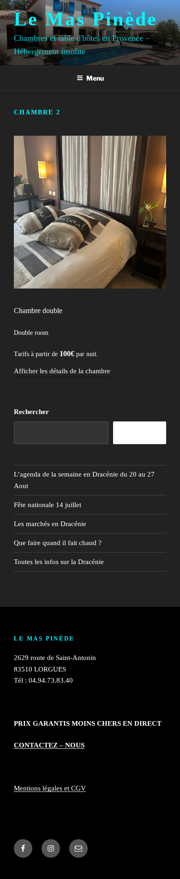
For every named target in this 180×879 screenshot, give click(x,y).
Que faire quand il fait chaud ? (58, 542)
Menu (95, 78)
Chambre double (38, 310)
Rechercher (31, 411)
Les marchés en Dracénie (50, 523)
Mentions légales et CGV (50, 788)
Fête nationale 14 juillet (47, 505)
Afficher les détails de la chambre (62, 371)
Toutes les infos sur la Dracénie (59, 561)
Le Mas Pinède (86, 19)
